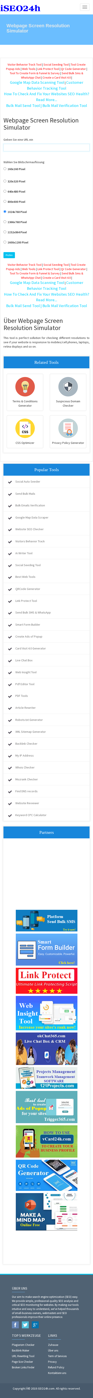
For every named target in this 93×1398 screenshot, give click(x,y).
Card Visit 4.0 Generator (30, 648)
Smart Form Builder (27, 625)
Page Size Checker (22, 1362)
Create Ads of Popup (28, 636)
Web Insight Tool (26, 672)
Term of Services (57, 1356)
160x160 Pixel (16, 169)
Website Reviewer (27, 803)
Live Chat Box (23, 660)
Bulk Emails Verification (30, 505)
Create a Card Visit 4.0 (57, 77)
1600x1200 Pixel (17, 242)
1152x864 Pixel (17, 232)
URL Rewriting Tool (23, 1356)
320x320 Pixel (16, 181)
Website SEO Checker (29, 529)
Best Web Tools (25, 577)
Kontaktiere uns (57, 1373)
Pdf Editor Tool (24, 684)
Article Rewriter (25, 708)
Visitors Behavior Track (30, 541)
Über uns (53, 1350)
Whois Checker (25, 767)
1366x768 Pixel (17, 222)
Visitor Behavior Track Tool (25, 64)
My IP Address (24, 755)
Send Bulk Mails (25, 494)
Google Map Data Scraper (31, 517)
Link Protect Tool (48, 69)
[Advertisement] (46, 875)
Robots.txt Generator (29, 720)
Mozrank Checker (26, 779)
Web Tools (28, 69)
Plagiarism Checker (23, 1345)
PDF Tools (21, 696)
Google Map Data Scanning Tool (37, 82)
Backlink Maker (20, 1350)
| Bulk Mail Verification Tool (63, 105)
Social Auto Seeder (27, 481)
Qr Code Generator (73, 69)
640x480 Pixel (16, 191)
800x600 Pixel (16, 202)
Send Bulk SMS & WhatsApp (33, 612)
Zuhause (53, 1345)
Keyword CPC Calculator (30, 815)
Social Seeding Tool (56, 64)
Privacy (52, 1362)
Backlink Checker (26, 744)
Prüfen (9, 255)
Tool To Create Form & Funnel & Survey (35, 73)
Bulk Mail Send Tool (23, 105)
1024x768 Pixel (17, 212)
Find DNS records (26, 791)
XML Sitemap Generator (30, 732)
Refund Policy (56, 1367)
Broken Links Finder (23, 1367)
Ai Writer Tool (23, 553)
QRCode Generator (27, 589)
